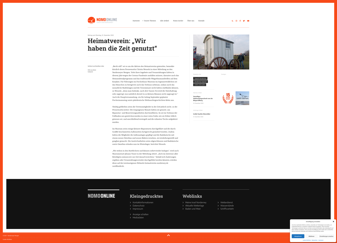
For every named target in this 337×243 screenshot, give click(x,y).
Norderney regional (201, 81)
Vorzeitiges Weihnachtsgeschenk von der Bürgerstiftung (203, 98)
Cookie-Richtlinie (307, 240)
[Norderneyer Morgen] (102, 20)
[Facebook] (240, 21)
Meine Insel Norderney (195, 202)
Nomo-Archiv (178, 21)
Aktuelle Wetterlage (194, 205)
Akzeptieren (298, 236)
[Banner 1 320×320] (228, 84)
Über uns (190, 21)
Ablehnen (311, 236)
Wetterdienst (226, 202)
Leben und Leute (200, 85)
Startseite (136, 21)
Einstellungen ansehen (326, 236)
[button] (333, 221)
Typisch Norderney (200, 78)
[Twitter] (244, 21)
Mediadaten (138, 217)
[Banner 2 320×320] (242, 84)
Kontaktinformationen (143, 202)
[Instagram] (236, 21)
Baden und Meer (193, 209)
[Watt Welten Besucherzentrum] (242, 98)
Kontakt (201, 21)
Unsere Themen (150, 21)
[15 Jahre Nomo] (228, 98)
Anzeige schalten (140, 214)
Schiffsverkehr (227, 209)
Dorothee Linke (99, 66)
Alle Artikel (164, 21)
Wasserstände (227, 205)
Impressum (320, 240)
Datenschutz (315, 240)
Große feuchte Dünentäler (201, 114)
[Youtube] (248, 21)
